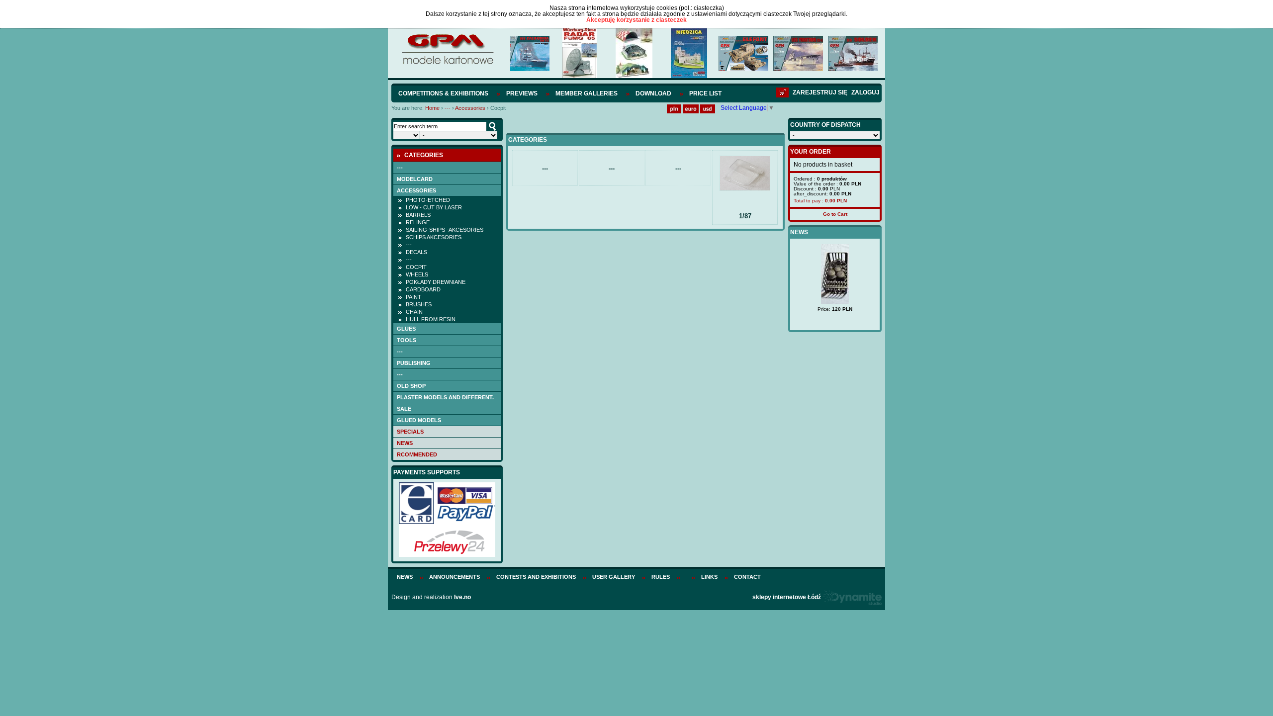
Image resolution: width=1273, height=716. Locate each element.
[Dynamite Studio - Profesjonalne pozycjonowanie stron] (852, 597)
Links (709, 577)
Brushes (419, 304)
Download (653, 93)
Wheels (417, 274)
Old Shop (411, 386)
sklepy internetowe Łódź (786, 597)
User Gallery (613, 577)
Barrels (418, 215)
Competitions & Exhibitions (443, 93)
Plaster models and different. (445, 397)
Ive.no (462, 597)
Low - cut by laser (434, 207)
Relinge (418, 222)
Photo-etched (428, 200)
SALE (404, 409)
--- (448, 108)
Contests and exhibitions (536, 577)
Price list (705, 93)
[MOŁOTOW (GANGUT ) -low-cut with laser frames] (845, 294)
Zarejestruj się (820, 92)
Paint (413, 297)
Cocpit (416, 267)
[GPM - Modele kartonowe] (447, 63)
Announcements (454, 577)
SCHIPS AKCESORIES (433, 237)
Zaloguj (865, 92)
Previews (522, 93)
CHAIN (414, 312)
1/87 (745, 216)
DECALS (416, 252)
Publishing (414, 363)
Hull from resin (430, 319)
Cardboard (423, 289)
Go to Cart (835, 214)
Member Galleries (586, 93)
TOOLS (406, 340)
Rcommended (417, 454)
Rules (660, 577)
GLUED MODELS (419, 420)
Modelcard (415, 179)
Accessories (470, 108)
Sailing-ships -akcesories (444, 230)
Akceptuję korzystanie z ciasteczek (636, 19)
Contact (747, 577)
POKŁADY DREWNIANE (435, 282)
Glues (406, 329)
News (405, 443)
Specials (410, 432)
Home (432, 108)
